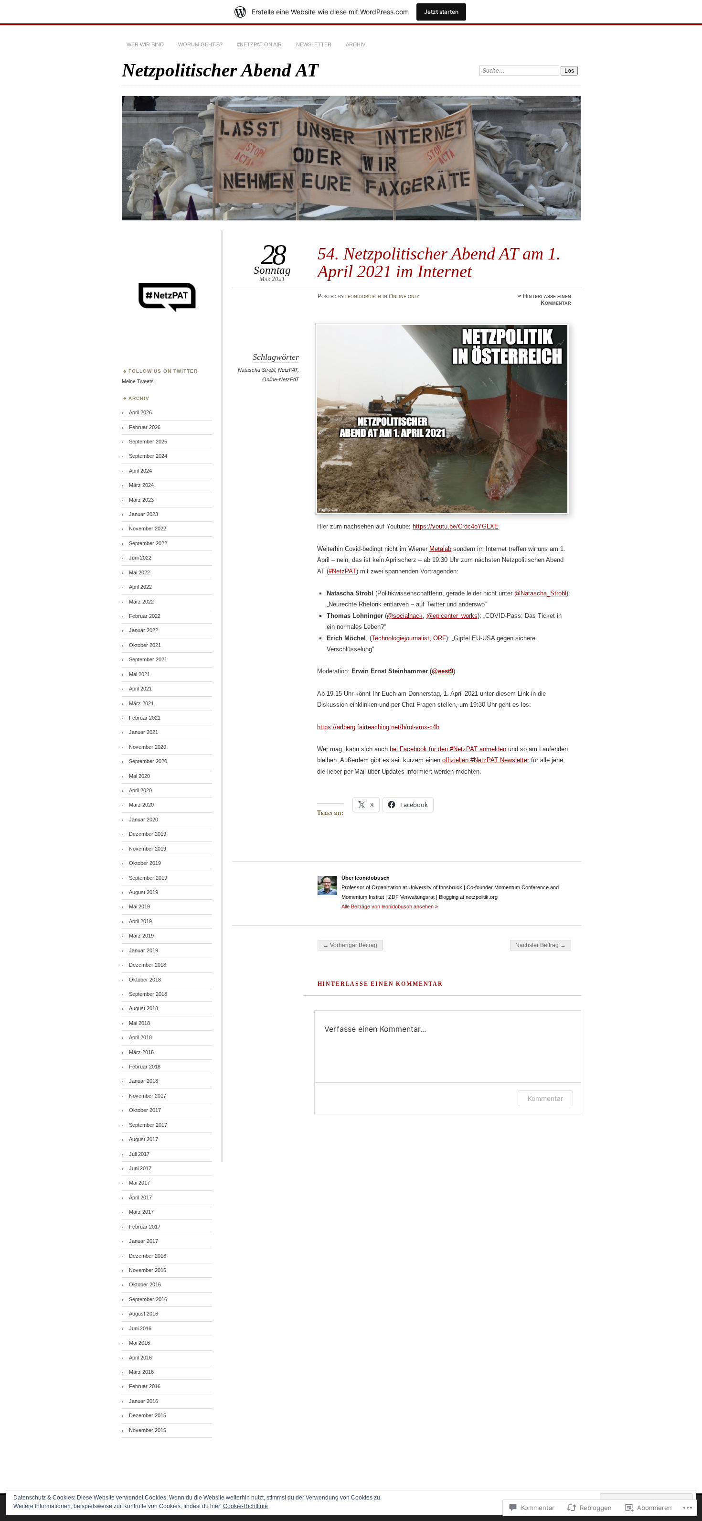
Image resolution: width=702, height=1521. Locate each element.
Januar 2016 (143, 1401)
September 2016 (148, 1299)
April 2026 (140, 412)
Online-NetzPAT (280, 379)
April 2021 (140, 688)
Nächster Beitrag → (540, 945)
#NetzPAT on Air (259, 44)
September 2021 (148, 659)
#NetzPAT (342, 571)
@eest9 (442, 671)
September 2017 (148, 1125)
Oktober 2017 (145, 1110)
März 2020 (141, 805)
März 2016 (141, 1372)
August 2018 (143, 1008)
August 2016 (143, 1313)
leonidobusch (363, 296)
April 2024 (140, 471)
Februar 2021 (144, 718)
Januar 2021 (143, 732)
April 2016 (140, 1357)
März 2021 (141, 703)
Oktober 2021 (145, 645)
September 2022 (148, 543)
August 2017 (143, 1139)
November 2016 (147, 1270)
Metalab (440, 548)
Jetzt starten (441, 11)
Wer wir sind (145, 44)
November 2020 (147, 747)
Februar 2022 (144, 616)
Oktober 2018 (145, 979)
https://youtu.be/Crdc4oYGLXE (456, 526)
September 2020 (148, 761)
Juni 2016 (140, 1328)
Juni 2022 (140, 558)
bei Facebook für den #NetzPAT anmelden (448, 749)
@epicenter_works (452, 615)
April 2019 (140, 921)
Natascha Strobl (256, 370)
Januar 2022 (143, 630)
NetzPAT (288, 370)
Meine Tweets (138, 381)
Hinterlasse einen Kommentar (547, 299)
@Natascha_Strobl (540, 593)
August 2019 (143, 892)
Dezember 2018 (147, 965)
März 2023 (141, 500)
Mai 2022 (139, 572)
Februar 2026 (144, 427)
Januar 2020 (143, 819)
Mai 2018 (139, 1023)
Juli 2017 (139, 1154)
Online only (404, 296)
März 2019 (141, 935)
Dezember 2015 (147, 1415)
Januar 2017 (143, 1241)
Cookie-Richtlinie (245, 1506)
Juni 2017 (140, 1168)
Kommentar (545, 1098)
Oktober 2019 (145, 863)
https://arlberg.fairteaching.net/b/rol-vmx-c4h (378, 727)
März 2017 (141, 1212)
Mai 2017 (139, 1183)
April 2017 (140, 1197)
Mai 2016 (139, 1343)
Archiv (355, 44)
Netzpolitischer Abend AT (220, 70)
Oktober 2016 (145, 1284)
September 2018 (148, 994)
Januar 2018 (143, 1081)
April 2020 (140, 790)
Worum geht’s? (200, 44)
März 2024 (141, 485)
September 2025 (148, 441)
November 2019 (147, 849)
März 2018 (141, 1052)
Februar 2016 (144, 1386)
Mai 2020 (139, 776)
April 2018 (140, 1037)
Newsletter (313, 44)
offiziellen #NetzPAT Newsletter (485, 760)
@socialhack (405, 615)
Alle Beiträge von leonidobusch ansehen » (389, 906)
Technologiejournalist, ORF (409, 638)
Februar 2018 (144, 1066)
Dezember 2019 (147, 834)
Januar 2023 (143, 514)
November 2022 (147, 528)
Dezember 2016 (147, 1256)
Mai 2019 (139, 906)
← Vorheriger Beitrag (350, 945)
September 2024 (148, 456)
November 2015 (147, 1430)
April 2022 (140, 587)
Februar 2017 (144, 1227)
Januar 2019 (143, 950)
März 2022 (141, 601)
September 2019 (148, 878)
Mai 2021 (139, 674)
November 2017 (147, 1096)
